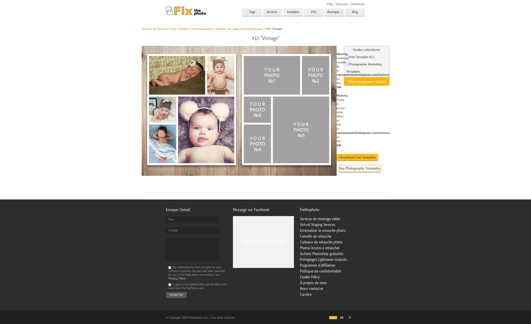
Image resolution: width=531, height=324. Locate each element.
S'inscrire (341, 4)
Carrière (306, 294)
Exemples (293, 12)
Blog (355, 12)
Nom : (172, 219)
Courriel (173, 230)
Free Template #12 (361, 57)
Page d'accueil (252, 13)
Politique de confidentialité (320, 271)
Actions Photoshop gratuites (321, 254)
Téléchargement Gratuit (366, 81)
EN (333, 317)
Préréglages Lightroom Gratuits (323, 260)
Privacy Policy (177, 278)
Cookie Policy (310, 277)
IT (350, 317)
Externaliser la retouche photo (323, 231)
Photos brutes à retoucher (320, 248)
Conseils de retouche (315, 236)
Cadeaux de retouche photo (321, 242)
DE (342, 317)
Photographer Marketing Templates (363, 67)
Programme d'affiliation (317, 265)
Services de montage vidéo (320, 219)
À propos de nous (313, 283)
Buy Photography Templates (359, 168)
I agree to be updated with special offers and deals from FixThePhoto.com (197, 286)
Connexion (357, 4)
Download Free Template (357, 157)
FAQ (330, 4)
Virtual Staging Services (317, 225)
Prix (313, 12)
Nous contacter (311, 289)
